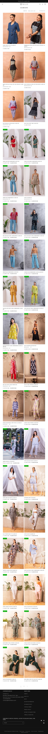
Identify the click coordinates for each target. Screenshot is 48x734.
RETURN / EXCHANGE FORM (29, 712)
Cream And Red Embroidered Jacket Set (11, 161)
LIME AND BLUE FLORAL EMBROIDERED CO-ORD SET (34, 308)
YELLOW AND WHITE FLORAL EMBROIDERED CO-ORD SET (13, 309)
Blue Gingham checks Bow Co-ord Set (11, 123)
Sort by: (25, 10)
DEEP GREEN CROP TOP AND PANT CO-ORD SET (33, 679)
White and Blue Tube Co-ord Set (31, 460)
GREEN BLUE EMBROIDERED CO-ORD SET (10, 197)
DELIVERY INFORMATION (29, 701)
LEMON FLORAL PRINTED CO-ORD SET (31, 422)
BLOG (25, 699)
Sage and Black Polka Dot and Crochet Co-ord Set (13, 85)
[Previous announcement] (2, 1)
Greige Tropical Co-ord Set (8, 461)
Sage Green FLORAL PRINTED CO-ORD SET (11, 643)
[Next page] (27, 686)
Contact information (24, 732)
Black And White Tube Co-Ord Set (31, 123)
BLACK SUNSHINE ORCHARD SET (30, 345)
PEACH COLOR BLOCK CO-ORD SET (30, 606)
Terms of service (34, 731)
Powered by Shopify (15, 731)
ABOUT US (26, 696)
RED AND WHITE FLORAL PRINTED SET (10, 384)
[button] (2, 4)
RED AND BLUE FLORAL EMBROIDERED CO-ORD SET (12, 235)
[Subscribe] (22, 722)
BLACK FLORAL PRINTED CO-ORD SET (31, 384)
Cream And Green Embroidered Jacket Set (33, 161)
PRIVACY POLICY (27, 709)
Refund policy (22, 731)
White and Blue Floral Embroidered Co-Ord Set (34, 570)
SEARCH (26, 693)
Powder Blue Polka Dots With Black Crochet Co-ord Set (34, 46)
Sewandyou (9, 731)
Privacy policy (27, 731)
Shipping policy (41, 731)
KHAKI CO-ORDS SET (28, 197)
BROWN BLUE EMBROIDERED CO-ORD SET (10, 272)
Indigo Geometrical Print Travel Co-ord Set (12, 422)
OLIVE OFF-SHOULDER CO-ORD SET (9, 679)
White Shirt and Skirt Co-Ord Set (10, 497)
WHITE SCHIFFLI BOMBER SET (29, 534)
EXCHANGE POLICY (28, 704)
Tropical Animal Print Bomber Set (10, 570)
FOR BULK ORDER (27, 707)
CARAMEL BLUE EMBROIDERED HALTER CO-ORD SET (33, 272)
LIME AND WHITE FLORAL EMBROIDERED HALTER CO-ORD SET (13, 346)
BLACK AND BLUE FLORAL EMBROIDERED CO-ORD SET (34, 235)
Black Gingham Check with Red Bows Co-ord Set (34, 84)
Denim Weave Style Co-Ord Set (9, 45)
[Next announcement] (45, 1)
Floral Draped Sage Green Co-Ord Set (32, 643)
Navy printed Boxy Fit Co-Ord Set (10, 534)
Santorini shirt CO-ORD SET (29, 497)
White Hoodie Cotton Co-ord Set (10, 606)
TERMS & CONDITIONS (28, 714)
